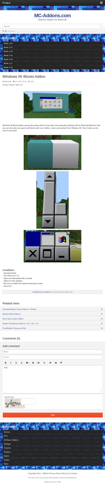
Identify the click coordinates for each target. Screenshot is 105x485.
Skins (6, 464)
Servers (7, 432)
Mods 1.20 (8, 51)
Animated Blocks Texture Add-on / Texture (19, 309)
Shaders (7, 452)
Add (53, 415)
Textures (7, 448)
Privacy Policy (54, 473)
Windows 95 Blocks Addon (24, 76)
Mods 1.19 (8, 55)
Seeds (6, 456)
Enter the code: (9, 397)
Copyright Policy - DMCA (38, 473)
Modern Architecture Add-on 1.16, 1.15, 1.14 (21, 323)
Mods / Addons (9, 85)
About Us (65, 473)
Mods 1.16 (8, 67)
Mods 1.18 (8, 59)
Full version (11, 31)
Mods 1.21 (8, 47)
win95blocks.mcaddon (41, 292)
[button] (5, 362)
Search (100, 26)
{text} (6, 368)
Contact (74, 473)
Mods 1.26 (8, 43)
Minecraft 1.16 (13, 276)
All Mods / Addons (11, 440)
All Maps (7, 444)
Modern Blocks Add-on (12, 314)
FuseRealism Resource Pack (14, 328)
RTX (5, 436)
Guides (7, 460)
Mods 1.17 (8, 63)
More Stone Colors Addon (13, 319)
